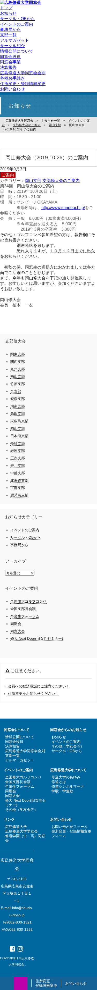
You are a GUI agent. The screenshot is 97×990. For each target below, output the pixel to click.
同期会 (15, 624)
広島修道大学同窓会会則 (23, 73)
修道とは (58, 782)
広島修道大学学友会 (21, 831)
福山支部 (17, 376)
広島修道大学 (16, 827)
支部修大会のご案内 (61, 180)
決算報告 (8, 67)
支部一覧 (8, 35)
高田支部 (17, 413)
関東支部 (17, 354)
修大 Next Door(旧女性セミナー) (36, 638)
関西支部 (17, 362)
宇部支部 (17, 488)
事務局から (10, 29)
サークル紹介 (12, 46)
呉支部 (15, 391)
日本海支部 (19, 436)
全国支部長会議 (23, 609)
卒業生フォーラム (24, 616)
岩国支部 (17, 450)
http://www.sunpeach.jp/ (63, 207)
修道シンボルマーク (67, 786)
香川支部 (17, 465)
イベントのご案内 (16, 24)
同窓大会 (17, 631)
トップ (6, 8)
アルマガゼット (14, 40)
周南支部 (17, 406)
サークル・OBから (17, 18)
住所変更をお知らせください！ (33, 694)
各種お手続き (12, 78)
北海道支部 (19, 480)
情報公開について (16, 51)
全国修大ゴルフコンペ (28, 601)
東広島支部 (19, 421)
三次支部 (17, 458)
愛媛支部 (17, 399)
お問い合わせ (76, 983)
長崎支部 (17, 443)
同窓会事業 (10, 62)
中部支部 (17, 473)
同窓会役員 (10, 56)
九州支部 (17, 369)
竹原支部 (17, 384)
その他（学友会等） (67, 746)
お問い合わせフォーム (69, 827)
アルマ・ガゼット (19, 760)
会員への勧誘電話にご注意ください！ (39, 686)
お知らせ (8, 13)
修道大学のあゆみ (65, 777)
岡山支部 (33, 180)
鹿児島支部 (19, 495)
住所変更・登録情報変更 (46, 983)
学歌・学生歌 (62, 791)
